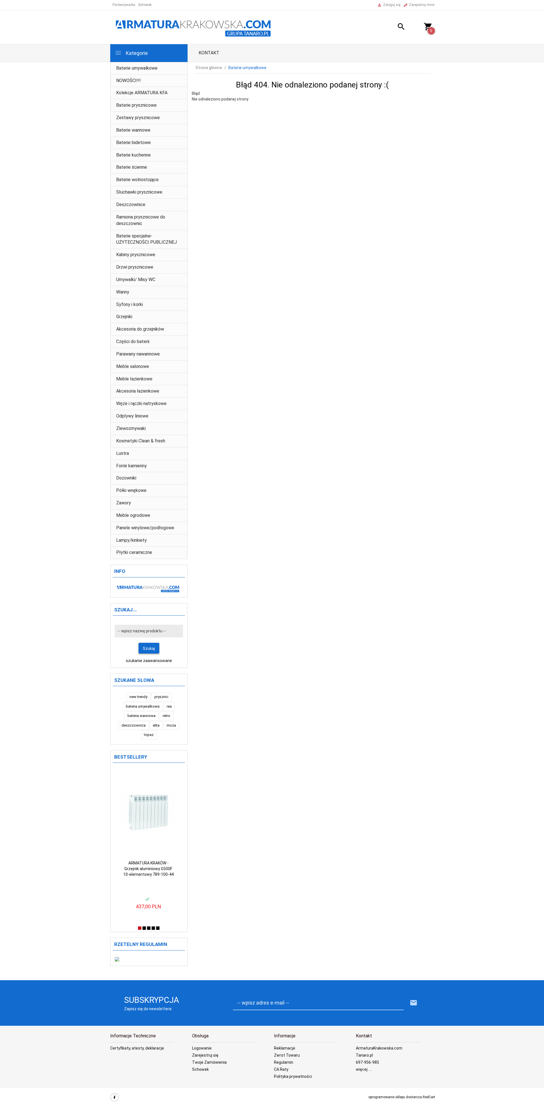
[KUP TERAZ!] (166, 776)
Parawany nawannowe (138, 354)
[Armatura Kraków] (195, 27)
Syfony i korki (129, 304)
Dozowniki (126, 478)
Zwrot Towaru (287, 1055)
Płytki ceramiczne (134, 552)
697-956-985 (367, 1062)
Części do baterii (132, 341)
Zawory (123, 503)
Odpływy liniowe (132, 416)
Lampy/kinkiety (131, 540)
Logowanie (202, 1048)
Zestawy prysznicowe (138, 117)
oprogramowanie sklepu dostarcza (395, 1097)
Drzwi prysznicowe (134, 267)
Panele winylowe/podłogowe (145, 527)
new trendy (138, 697)
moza (171, 725)
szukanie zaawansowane (149, 660)
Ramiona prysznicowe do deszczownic (140, 220)
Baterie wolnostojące (137, 179)
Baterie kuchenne (133, 155)
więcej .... (364, 1069)
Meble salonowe (132, 366)
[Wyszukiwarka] (394, 27)
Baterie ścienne (131, 167)
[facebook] (114, 1097)
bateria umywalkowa (143, 706)
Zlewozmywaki (131, 428)
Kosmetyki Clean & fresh (140, 441)
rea (169, 706)
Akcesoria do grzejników (140, 329)
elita (156, 725)
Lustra (122, 453)
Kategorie (136, 53)
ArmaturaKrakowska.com (379, 1048)
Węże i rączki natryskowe (141, 403)
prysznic (161, 697)
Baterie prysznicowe (136, 105)
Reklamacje (284, 1048)
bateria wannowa (142, 716)
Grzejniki (124, 316)
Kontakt (209, 52)
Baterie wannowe (133, 130)
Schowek (200, 1069)
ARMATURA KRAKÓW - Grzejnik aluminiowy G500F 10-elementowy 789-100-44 (148, 869)
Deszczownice (130, 204)
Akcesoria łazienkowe (137, 391)
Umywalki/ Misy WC (135, 279)
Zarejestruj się (205, 1055)
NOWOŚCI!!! (128, 80)
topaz (149, 735)
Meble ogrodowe (133, 515)
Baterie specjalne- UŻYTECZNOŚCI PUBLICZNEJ (146, 239)
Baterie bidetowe (133, 142)
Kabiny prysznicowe (135, 254)
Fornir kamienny (131, 465)
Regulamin (283, 1062)
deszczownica (134, 725)
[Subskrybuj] (414, 1003)
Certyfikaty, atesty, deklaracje (137, 1048)
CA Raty (281, 1069)
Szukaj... (125, 610)
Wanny (122, 292)
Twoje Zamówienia (209, 1062)
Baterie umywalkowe (137, 68)
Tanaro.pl (364, 1055)
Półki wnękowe (131, 490)
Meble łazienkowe (134, 379)
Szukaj (149, 648)
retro (166, 716)
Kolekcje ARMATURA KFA (141, 92)
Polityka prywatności (293, 1076)
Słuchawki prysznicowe (139, 192)
